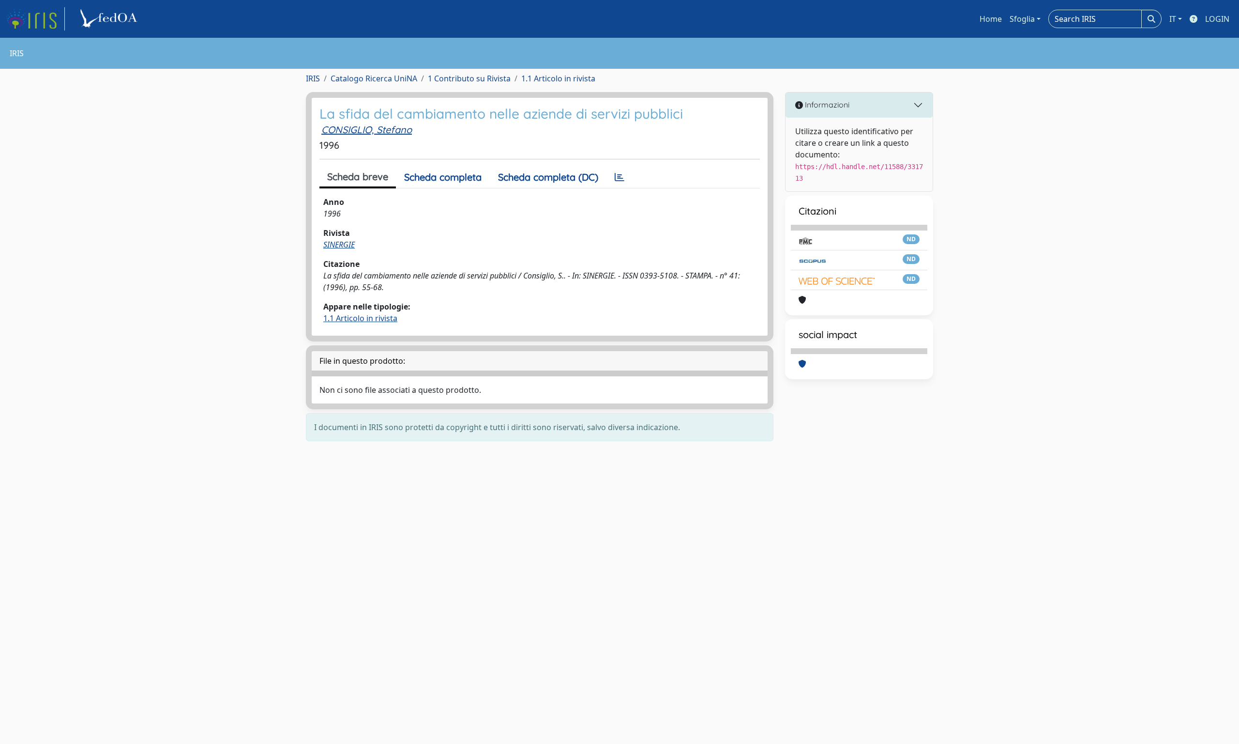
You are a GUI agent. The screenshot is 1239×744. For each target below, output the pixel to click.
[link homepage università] (110, 19)
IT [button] (1172, 19)
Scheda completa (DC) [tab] (548, 177)
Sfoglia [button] (1022, 19)
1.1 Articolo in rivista (558, 78)
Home (991, 19)
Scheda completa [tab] (443, 177)
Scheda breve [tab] (357, 176)
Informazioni (826, 104)
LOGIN (1217, 19)
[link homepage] (35, 19)
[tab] (619, 177)
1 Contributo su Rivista (469, 78)
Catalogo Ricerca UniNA (374, 78)
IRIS (313, 78)
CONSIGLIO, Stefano (366, 130)
